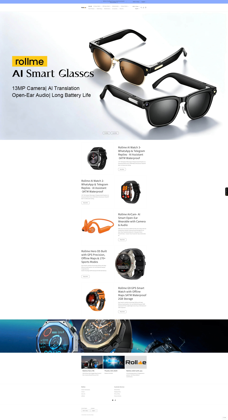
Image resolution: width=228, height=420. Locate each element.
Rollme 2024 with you (134, 371)
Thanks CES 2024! (111, 371)
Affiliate (83, 396)
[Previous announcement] (101, 2)
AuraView (115, 133)
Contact (83, 391)
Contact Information (85, 389)
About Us (83, 393)
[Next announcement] (126, 2)
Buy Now (122, 169)
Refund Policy (117, 389)
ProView (106, 133)
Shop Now (85, 202)
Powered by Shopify (90, 414)
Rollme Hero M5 (88, 371)
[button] (97, 6)
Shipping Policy (117, 391)
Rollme (85, 414)
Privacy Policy (117, 393)
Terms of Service (117, 396)
